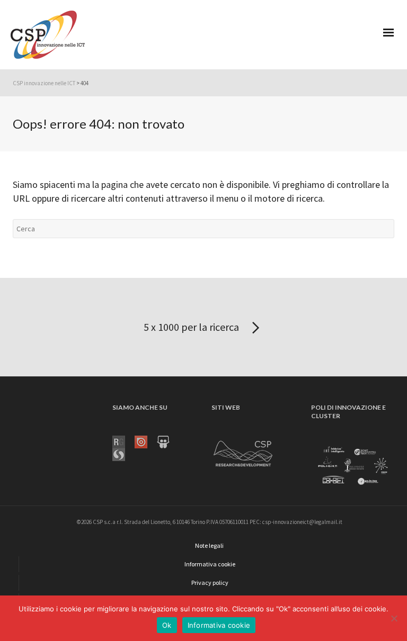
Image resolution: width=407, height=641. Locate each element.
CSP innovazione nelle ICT (44, 83)
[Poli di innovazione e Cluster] (352, 466)
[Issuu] (146, 441)
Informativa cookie (219, 625)
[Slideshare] (168, 441)
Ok (167, 625)
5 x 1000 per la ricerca (192, 326)
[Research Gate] (123, 441)
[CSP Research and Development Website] (243, 451)
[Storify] (123, 453)
